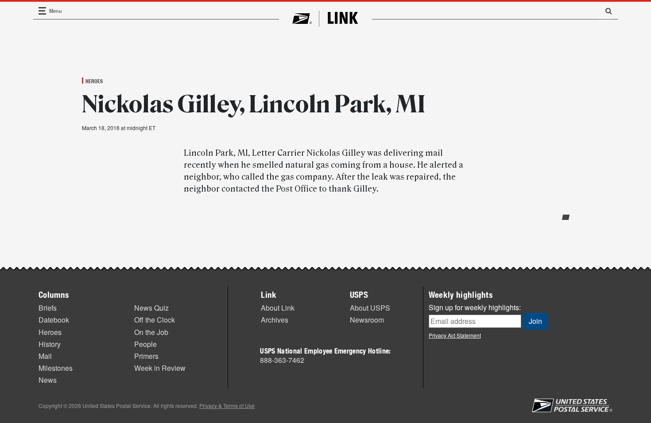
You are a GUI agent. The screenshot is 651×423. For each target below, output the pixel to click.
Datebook (54, 320)
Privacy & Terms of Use (227, 405)
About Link (277, 308)
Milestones (56, 368)
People (145, 344)
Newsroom (367, 320)
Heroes (94, 81)
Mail (45, 356)
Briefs (48, 308)
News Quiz (151, 308)
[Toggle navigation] (42, 11)
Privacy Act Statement (455, 335)
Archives (274, 320)
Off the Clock (154, 320)
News (48, 380)
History (50, 344)
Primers (146, 356)
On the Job (151, 332)
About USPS (370, 308)
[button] (605, 10)
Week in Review (160, 368)
